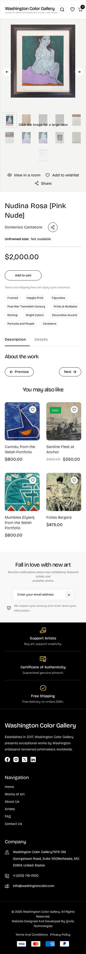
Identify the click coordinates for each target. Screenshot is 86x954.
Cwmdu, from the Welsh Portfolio (20, 449)
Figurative (58, 298)
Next (79, 72)
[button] (43, 86)
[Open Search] (62, 9)
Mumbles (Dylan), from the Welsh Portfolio (20, 522)
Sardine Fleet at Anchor (60, 449)
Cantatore (49, 323)
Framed (12, 298)
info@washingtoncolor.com (33, 886)
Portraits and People (20, 323)
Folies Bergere (59, 517)
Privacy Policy (60, 935)
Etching (12, 315)
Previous (7, 72)
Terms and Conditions (32, 935)
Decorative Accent (64, 315)
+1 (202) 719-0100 (25, 876)
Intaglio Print (35, 298)
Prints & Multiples (65, 306)
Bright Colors (34, 315)
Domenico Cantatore (23, 227)
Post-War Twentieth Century (26, 306)
